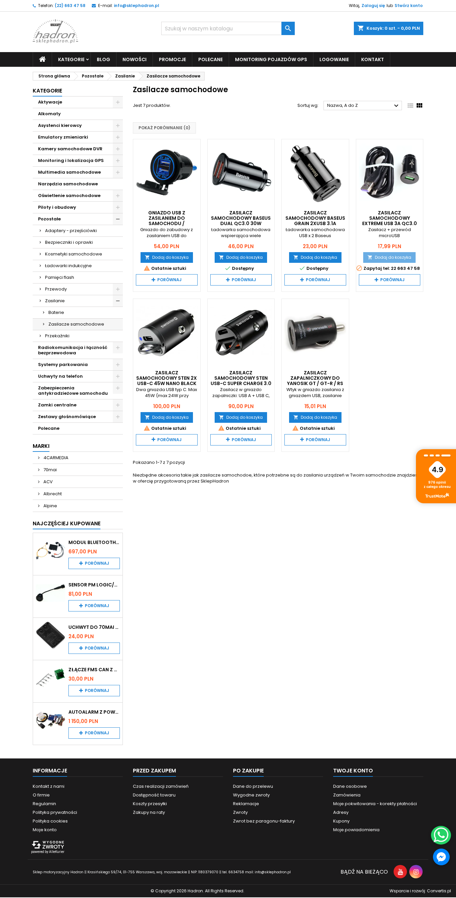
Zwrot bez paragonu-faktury (264, 821)
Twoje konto (353, 770)
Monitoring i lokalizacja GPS (71, 160)
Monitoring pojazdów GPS (271, 59)
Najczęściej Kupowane (66, 523)
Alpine (49, 506)
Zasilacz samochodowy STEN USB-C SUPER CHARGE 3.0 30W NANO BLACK (241, 380)
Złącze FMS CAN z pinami (94, 669)
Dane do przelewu (253, 786)
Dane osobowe (350, 786)
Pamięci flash (59, 277)
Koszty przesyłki (150, 803)
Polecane (210, 59)
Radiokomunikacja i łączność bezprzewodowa (72, 350)
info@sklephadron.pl (136, 5)
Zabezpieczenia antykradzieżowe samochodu (73, 390)
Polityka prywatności (55, 812)
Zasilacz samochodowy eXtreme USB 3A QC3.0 (389, 218)
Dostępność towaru (154, 795)
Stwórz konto (409, 5)
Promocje (172, 59)
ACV (47, 482)
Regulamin (44, 803)
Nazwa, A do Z (363, 106)
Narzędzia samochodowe (68, 184)
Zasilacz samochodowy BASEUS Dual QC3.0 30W (241, 218)
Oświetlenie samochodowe (69, 195)
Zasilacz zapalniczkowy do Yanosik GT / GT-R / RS (315, 378)
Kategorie (47, 91)
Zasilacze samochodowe (76, 324)
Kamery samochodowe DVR (70, 149)
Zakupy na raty (149, 812)
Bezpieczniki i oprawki (69, 242)
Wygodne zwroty (251, 795)
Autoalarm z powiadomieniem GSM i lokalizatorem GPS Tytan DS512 (94, 712)
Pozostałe (49, 219)
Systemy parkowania (63, 364)
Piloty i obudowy (57, 207)
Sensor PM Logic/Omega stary (94, 584)
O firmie (41, 795)
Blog (103, 59)
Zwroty (240, 812)
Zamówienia (347, 795)
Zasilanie (55, 301)
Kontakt (372, 59)
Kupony (341, 821)
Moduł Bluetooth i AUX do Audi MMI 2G (94, 542)
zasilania (313, 475)
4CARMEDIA (55, 458)
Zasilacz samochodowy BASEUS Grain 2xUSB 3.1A (315, 218)
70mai (49, 470)
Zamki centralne (57, 405)
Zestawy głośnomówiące (67, 416)
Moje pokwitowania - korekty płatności (375, 803)
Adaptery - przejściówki (71, 230)
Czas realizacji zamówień (161, 786)
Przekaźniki (57, 336)
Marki (41, 446)
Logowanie (334, 59)
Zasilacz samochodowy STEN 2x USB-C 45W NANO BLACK (166, 378)
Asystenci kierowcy (60, 125)
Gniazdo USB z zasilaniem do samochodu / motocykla (166, 220)
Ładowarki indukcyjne (68, 265)
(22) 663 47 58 (70, 5)
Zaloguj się (373, 5)
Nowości (135, 59)
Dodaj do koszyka (167, 257)
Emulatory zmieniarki (63, 137)
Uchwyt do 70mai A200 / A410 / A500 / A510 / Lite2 (94, 627)
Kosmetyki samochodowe (73, 254)
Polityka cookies (50, 821)
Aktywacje (50, 102)
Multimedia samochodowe (69, 172)
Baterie (56, 312)
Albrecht (52, 494)
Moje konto (45, 830)
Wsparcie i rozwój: (420, 891)
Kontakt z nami (48, 786)
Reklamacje (246, 803)
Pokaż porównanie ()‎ (164, 128)
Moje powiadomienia (356, 830)
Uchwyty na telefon (60, 376)
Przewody (56, 289)
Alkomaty (49, 114)
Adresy (341, 812)
